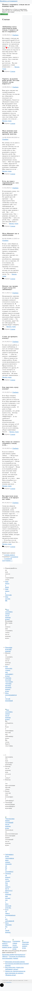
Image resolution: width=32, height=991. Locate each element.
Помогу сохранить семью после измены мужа (16, 5)
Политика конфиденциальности (13, 954)
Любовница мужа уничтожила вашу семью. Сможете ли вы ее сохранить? (10, 29)
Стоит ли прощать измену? (10, 337)
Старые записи (9, 555)
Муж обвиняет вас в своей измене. (10, 234)
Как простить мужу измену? (10, 388)
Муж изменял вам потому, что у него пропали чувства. (9, 132)
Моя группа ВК (7, 598)
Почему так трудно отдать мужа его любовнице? (10, 287)
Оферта (5, 956)
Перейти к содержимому (9, 1)
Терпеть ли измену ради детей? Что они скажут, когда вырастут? (10, 81)
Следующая (7, 560)
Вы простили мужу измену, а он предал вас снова (10, 497)
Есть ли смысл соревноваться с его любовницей (10, 182)
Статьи (12, 71)
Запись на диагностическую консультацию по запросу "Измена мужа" (15, 973)
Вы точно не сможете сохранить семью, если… (11, 443)
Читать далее (7, 121)
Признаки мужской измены (8, 649)
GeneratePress (9, 982)
